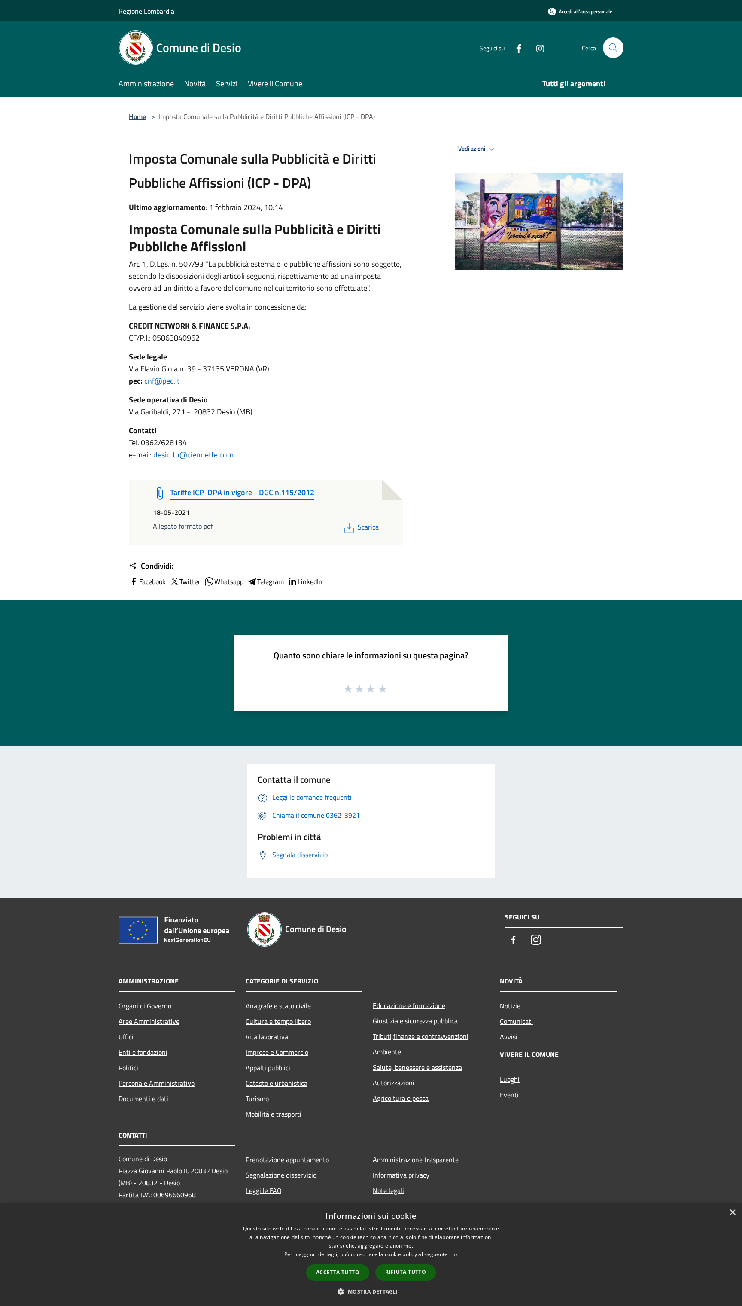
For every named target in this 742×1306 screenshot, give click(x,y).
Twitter (190, 581)
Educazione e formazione (409, 1005)
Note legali (388, 1190)
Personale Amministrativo (157, 1083)
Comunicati (516, 1021)
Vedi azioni (472, 148)
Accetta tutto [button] (337, 1272)
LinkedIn (310, 581)
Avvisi (508, 1037)
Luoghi (510, 1079)
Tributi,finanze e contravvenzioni (420, 1036)
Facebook (152, 581)
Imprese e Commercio (277, 1052)
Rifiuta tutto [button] (405, 1272)
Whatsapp (228, 581)
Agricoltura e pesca (401, 1098)
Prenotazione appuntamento (287, 1159)
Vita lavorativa (267, 1037)
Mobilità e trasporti (273, 1114)
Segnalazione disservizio (281, 1175)
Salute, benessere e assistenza (417, 1067)
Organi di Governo (145, 1006)
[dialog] (371, 1254)
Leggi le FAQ (264, 1190)
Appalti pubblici (268, 1067)
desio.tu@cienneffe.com (193, 454)
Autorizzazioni (393, 1083)
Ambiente (387, 1052)
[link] (161, 381)
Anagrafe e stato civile (278, 1006)
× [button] (732, 1212)
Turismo (257, 1098)
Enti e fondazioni (143, 1052)
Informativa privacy (401, 1175)
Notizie (510, 1006)
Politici (128, 1067)
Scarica (368, 527)
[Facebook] (515, 47)
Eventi (509, 1095)
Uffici (126, 1037)
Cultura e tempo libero (278, 1021)
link (453, 1254)
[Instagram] (536, 47)
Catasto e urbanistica (276, 1083)
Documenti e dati (143, 1098)
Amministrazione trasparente (416, 1159)
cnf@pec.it (161, 381)
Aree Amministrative (149, 1021)
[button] (371, 1291)
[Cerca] (613, 47)
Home (137, 116)
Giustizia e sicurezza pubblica (415, 1021)
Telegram (270, 581)
